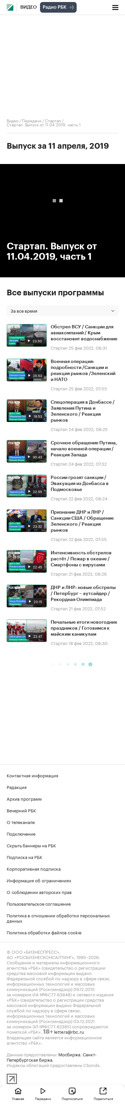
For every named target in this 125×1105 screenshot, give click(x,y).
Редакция (17, 786)
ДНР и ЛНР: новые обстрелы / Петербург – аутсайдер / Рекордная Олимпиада (83, 593)
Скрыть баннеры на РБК (31, 845)
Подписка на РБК (24, 856)
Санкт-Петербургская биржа (52, 1057)
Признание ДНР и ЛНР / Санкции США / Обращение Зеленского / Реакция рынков (82, 521)
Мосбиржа (69, 1054)
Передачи (31, 120)
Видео (28, 7)
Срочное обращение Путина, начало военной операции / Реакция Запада (84, 449)
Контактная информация (32, 775)
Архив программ (24, 798)
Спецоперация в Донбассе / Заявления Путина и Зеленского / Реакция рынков (83, 411)
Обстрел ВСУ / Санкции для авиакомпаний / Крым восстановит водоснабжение (84, 333)
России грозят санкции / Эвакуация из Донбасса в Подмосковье (80, 483)
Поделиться (103, 1098)
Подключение (21, 833)
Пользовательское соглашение (39, 903)
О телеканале (21, 821)
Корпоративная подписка (34, 868)
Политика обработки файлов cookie (44, 932)
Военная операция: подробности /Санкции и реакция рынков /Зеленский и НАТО (83, 370)
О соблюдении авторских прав (39, 891)
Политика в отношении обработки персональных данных (58, 918)
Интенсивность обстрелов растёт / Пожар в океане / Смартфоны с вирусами (81, 559)
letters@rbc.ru (69, 1031)
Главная (18, 1098)
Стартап (53, 120)
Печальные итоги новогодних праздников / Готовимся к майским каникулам (84, 628)
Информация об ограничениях (39, 880)
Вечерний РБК (21, 810)
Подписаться (72, 1098)
